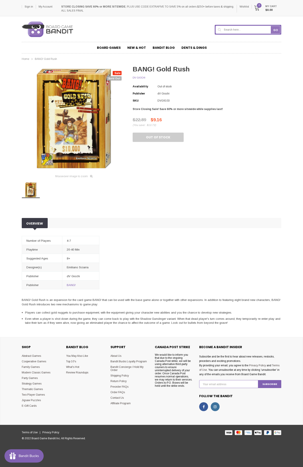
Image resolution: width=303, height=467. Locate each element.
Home (25, 59)
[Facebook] (203, 406)
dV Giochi (139, 77)
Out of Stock (158, 137)
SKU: (136, 100)
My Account (45, 6)
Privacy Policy (257, 365)
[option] (74, 119)
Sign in (29, 6)
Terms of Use (31, 432)
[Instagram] (215, 406)
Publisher (139, 93)
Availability (140, 86)
